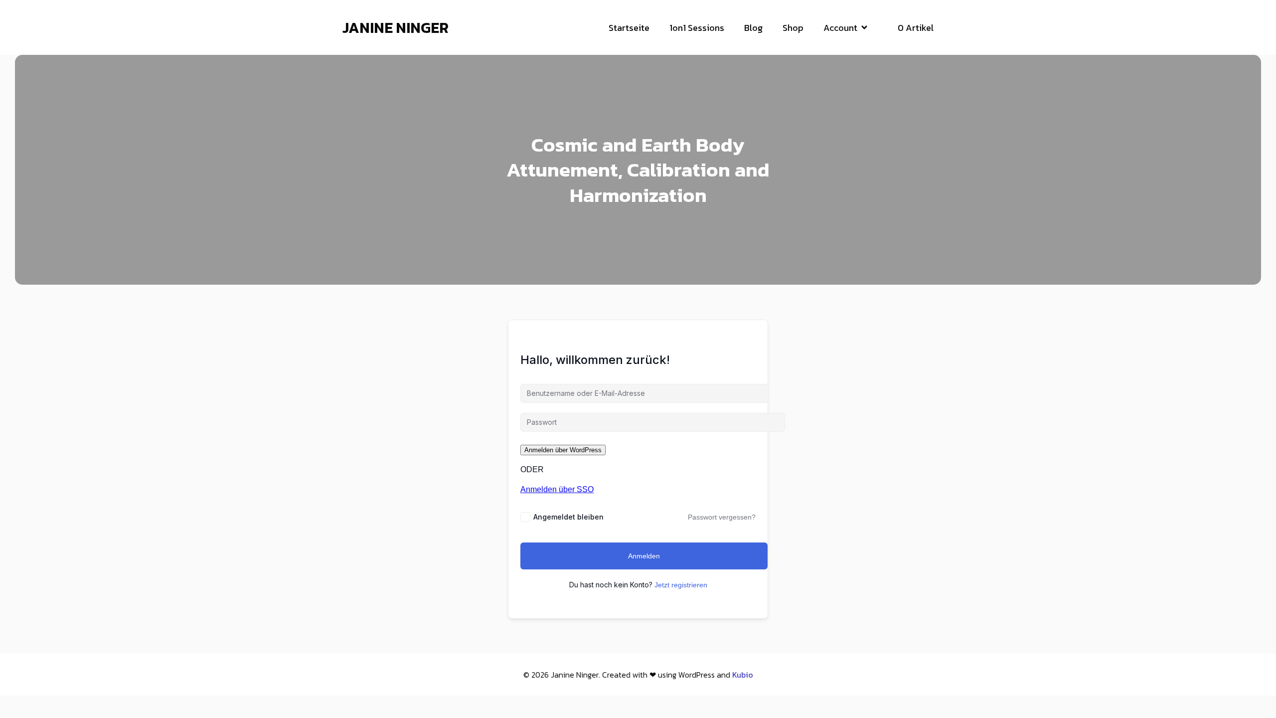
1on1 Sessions (696, 27)
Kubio (742, 675)
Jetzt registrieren (680, 585)
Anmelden (644, 556)
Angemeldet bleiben (568, 517)
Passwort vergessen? (722, 517)
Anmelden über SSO (557, 489)
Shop (793, 27)
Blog (753, 27)
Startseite (629, 27)
